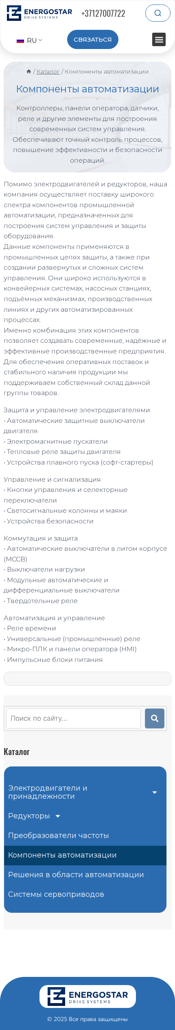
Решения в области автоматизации (76, 874)
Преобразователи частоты (58, 835)
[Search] (158, 13)
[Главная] (29, 71)
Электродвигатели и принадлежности (48, 792)
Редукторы (29, 815)
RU (31, 41)
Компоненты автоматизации (62, 855)
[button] (159, 39)
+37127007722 (103, 13)
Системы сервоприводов (56, 894)
